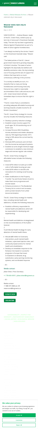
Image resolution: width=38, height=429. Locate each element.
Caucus (6, 388)
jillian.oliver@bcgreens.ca (25, 276)
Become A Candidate (11, 367)
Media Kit (7, 336)
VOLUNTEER (9, 300)
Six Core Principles (10, 395)
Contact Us (7, 385)
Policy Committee (10, 393)
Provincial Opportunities (12, 359)
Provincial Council (10, 390)
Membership (8, 362)
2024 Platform (9, 338)
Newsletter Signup (10, 346)
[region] (19, 414)
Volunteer (7, 357)
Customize (19, 420)
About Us (7, 383)
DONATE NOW (10, 294)
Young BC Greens (10, 364)
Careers (6, 372)
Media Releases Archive (12, 348)
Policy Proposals (9, 374)
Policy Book (8, 341)
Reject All (19, 425)
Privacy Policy (8, 343)
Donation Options (10, 369)
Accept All (19, 415)
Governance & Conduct (12, 398)
